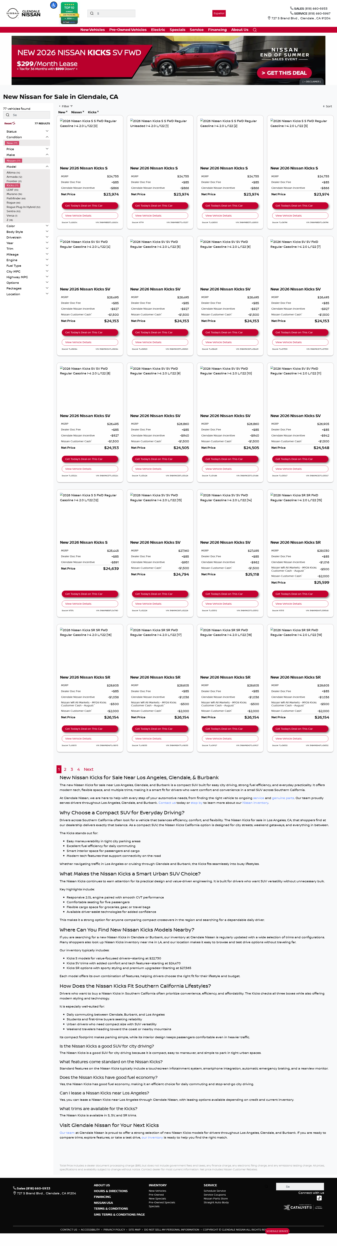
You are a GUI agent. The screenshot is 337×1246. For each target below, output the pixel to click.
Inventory (158, 1185)
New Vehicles (157, 1191)
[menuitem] (27, 143)
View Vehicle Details (78, 215)
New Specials (157, 1198)
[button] (53, 5)
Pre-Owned (156, 1194)
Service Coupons (215, 1194)
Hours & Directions (111, 1191)
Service (210, 1185)
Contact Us (69, 1229)
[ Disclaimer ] (312, 81)
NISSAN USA (103, 1203)
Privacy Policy (115, 1229)
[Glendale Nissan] (24, 13)
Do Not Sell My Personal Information (172, 1229)
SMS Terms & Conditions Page (119, 1214)
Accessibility (90, 1229)
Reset (8, 123)
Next (89, 769)
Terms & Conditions (111, 1208)
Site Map (135, 1229)
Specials (154, 1206)
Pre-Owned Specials (162, 1202)
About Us (102, 1185)
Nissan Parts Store (216, 1198)
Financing (102, 1197)
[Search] (91, 13)
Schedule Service (215, 1191)
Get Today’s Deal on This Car (84, 205)
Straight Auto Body (216, 1202)
